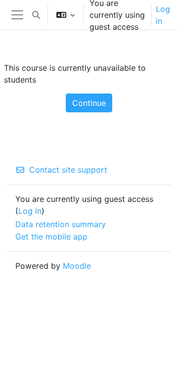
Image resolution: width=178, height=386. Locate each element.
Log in (163, 15)
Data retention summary (60, 224)
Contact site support (68, 170)
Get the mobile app (51, 236)
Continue (89, 103)
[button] (36, 15)
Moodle (77, 266)
